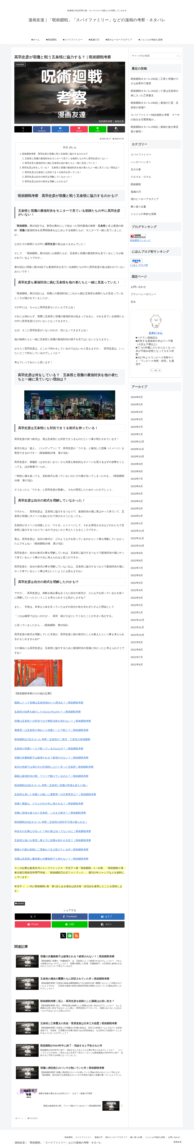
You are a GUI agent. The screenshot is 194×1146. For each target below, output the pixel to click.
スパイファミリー (83, 1137)
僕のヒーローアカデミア (116, 1137)
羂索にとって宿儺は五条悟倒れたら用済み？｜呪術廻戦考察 (48, 702)
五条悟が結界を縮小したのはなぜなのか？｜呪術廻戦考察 (47, 711)
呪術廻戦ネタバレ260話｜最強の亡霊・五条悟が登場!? (154, 105)
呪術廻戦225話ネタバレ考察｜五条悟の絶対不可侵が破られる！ (51, 822)
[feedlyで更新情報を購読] (70, 935)
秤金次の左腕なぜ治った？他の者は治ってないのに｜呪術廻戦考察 (52, 831)
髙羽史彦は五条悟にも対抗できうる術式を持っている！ (53, 172)
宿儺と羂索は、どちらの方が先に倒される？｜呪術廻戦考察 (48, 803)
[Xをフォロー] (63, 935)
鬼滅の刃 (98, 1137)
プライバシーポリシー (143, 294)
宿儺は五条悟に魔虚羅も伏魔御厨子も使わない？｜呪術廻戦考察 (51, 858)
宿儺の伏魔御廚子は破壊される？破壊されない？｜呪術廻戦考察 (51, 757)
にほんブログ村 (139, 265)
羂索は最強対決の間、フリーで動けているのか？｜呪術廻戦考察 (51, 776)
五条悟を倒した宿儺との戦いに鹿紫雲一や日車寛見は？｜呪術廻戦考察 (55, 794)
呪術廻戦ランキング (140, 240)
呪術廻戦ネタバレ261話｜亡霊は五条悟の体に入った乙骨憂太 (154, 93)
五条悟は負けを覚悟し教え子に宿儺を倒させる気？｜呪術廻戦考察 (52, 840)
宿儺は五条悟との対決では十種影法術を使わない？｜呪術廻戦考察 (52, 721)
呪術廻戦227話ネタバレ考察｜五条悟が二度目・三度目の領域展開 (52, 739)
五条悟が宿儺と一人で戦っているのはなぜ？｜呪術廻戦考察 (48, 748)
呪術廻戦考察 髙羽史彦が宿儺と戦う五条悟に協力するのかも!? (54, 153)
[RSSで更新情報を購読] (76, 935)
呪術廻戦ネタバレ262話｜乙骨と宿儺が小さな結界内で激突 (154, 81)
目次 (65, 147)
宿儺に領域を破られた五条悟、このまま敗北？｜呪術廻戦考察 (50, 812)
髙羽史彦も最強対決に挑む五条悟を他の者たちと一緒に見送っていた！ (61, 163)
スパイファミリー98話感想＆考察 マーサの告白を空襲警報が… (155, 117)
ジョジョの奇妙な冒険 (155, 1137)
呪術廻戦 (20, 903)
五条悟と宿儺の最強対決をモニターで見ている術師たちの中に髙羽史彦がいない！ (67, 158)
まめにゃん (156, 332)
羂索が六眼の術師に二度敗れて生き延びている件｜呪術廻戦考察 (51, 849)
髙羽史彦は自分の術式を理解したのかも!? (46, 181)
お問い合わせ (138, 286)
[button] (116, 129)
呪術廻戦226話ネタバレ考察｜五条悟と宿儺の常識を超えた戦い (51, 785)
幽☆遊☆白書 (136, 1137)
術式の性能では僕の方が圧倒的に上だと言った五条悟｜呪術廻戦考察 (54, 767)
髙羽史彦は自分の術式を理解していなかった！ (48, 176)
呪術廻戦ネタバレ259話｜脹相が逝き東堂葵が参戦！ (154, 129)
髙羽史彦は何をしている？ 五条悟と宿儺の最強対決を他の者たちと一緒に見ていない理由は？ (71, 167)
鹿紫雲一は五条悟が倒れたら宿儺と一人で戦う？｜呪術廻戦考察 (51, 730)
